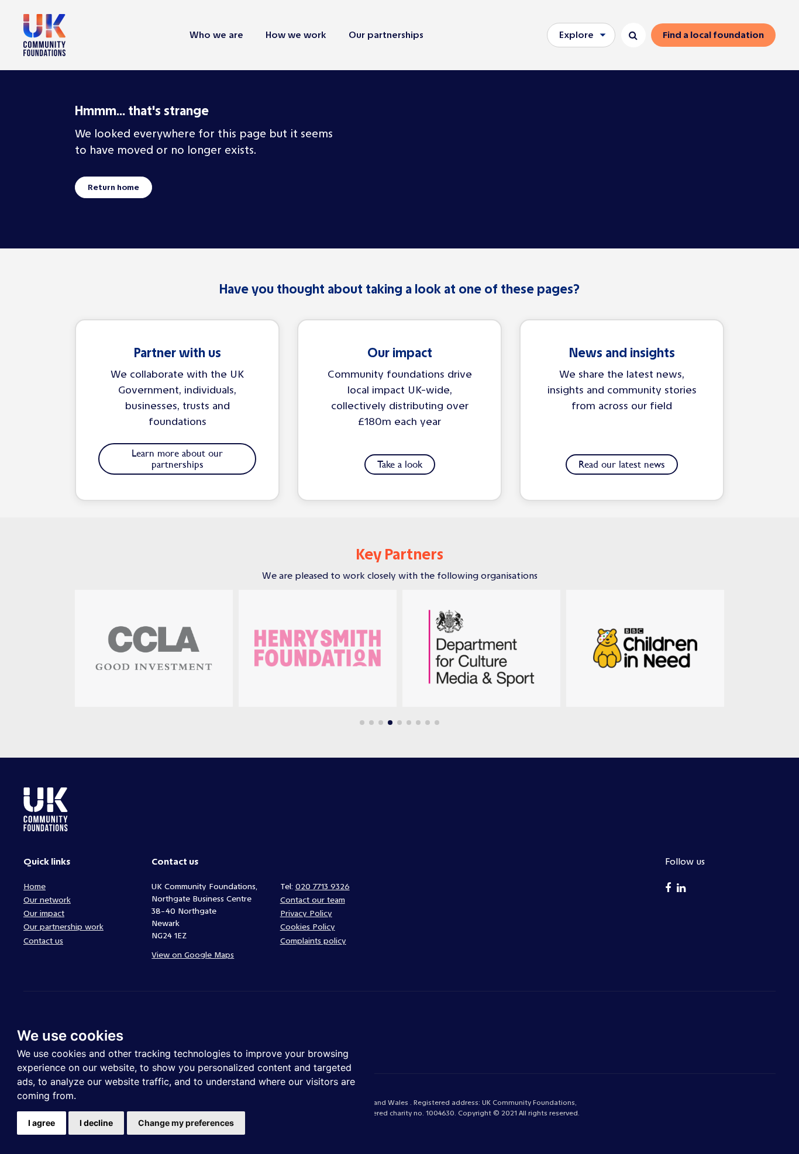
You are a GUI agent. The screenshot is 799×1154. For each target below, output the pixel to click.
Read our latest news (621, 464)
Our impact (43, 913)
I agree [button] (41, 1123)
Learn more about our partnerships (177, 458)
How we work (296, 34)
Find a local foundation (713, 34)
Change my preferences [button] (186, 1123)
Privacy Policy (306, 913)
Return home (113, 187)
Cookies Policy (307, 927)
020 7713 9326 (322, 887)
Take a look (399, 464)
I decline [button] (96, 1123)
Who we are (216, 34)
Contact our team (312, 900)
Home (34, 887)
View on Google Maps (192, 955)
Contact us (43, 941)
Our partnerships (386, 34)
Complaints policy (313, 941)
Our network (47, 900)
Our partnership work (63, 927)
